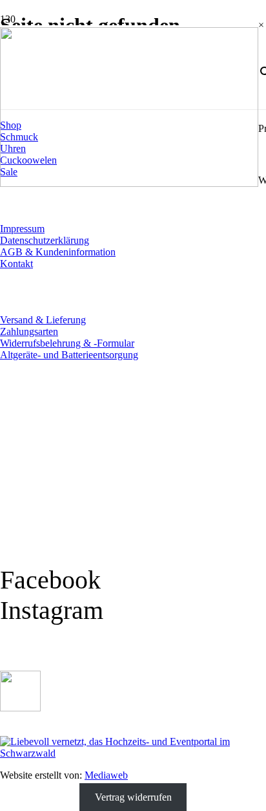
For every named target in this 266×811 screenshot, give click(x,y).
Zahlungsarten (29, 331)
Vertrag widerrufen (133, 797)
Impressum (22, 228)
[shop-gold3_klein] (20, 707)
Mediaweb (106, 775)
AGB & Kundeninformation (58, 251)
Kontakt (16, 263)
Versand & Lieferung (43, 319)
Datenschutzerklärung (44, 240)
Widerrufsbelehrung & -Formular (67, 343)
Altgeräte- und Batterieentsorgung (69, 354)
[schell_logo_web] (129, 183)
